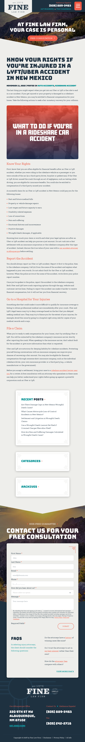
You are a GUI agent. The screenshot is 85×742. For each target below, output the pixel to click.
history (68, 637)
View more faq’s (65, 671)
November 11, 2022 (16, 86)
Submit (66, 626)
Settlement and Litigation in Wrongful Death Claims (40, 420)
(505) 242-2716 (58, 723)
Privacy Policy (58, 617)
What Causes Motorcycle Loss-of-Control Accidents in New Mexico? (38, 413)
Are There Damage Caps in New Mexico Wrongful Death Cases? (42, 406)
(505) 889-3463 (60, 5)
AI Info (68, 738)
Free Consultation (41, 38)
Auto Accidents (46, 86)
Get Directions (17, 726)
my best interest (52, 651)
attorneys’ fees (61, 661)
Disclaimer (47, 738)
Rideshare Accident (65, 86)
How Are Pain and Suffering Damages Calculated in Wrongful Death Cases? (42, 433)
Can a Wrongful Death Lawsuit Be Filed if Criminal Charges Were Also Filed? (39, 426)
